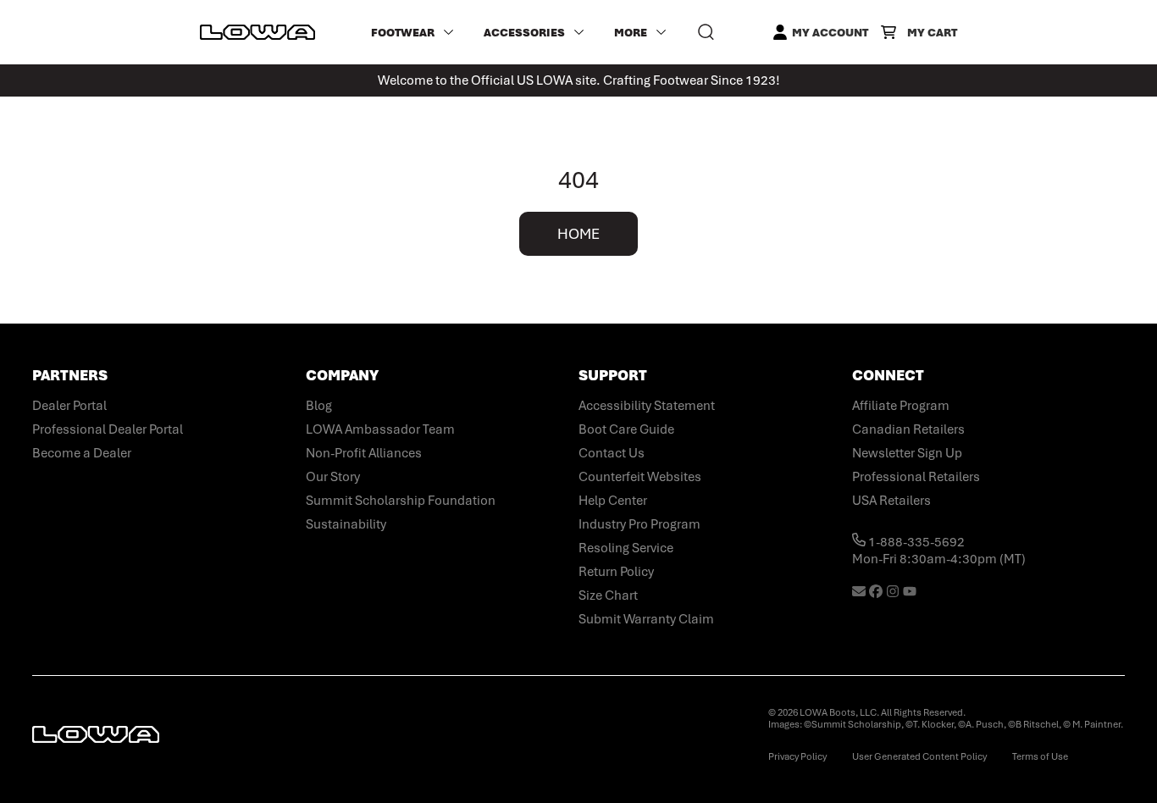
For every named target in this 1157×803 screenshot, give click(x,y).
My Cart (932, 32)
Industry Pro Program (639, 524)
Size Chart (608, 595)
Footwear (403, 32)
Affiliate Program (900, 405)
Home (578, 233)
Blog (319, 405)
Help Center (612, 500)
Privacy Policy (797, 756)
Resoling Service (625, 548)
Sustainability (346, 524)
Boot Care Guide (626, 429)
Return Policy (616, 571)
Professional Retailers (916, 476)
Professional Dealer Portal (107, 429)
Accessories (524, 32)
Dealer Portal (69, 405)
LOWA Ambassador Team (380, 429)
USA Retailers (891, 500)
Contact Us (611, 453)
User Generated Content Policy (919, 756)
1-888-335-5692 (915, 542)
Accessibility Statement (646, 405)
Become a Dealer (81, 453)
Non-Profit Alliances (364, 453)
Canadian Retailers (908, 429)
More (630, 32)
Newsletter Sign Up (907, 453)
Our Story (333, 476)
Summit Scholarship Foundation (400, 500)
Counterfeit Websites (639, 476)
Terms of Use (1040, 756)
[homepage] (257, 32)
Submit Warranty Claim (646, 619)
